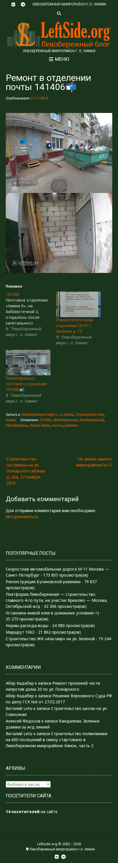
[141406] (31, 314)
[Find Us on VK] (13, 4)
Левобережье (17, 425)
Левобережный (91, 419)
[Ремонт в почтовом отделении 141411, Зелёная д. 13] (78, 304)
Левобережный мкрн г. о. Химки (47, 414)
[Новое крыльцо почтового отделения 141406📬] (28, 362)
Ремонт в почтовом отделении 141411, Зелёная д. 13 (74, 326)
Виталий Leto (19, 708)
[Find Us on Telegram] (23, 4)
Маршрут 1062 (20, 632)
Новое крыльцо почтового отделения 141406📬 (26, 384)
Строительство (89, 414)
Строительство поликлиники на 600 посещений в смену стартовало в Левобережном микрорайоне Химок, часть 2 (56, 739)
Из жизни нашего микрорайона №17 (94, 462)
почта (57, 425)
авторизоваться (22, 516)
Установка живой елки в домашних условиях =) (52, 613)
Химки (11, 419)
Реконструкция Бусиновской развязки (43, 581)
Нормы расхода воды (27, 625)
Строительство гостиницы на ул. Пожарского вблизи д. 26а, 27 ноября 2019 (25, 471)
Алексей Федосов (23, 721)
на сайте (32, 811)
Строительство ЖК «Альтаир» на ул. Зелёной (50, 638)
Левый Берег (40, 425)
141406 (45, 419)
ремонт (71, 425)
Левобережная (65, 419)
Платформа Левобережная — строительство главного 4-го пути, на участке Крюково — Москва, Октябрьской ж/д (57, 600)
